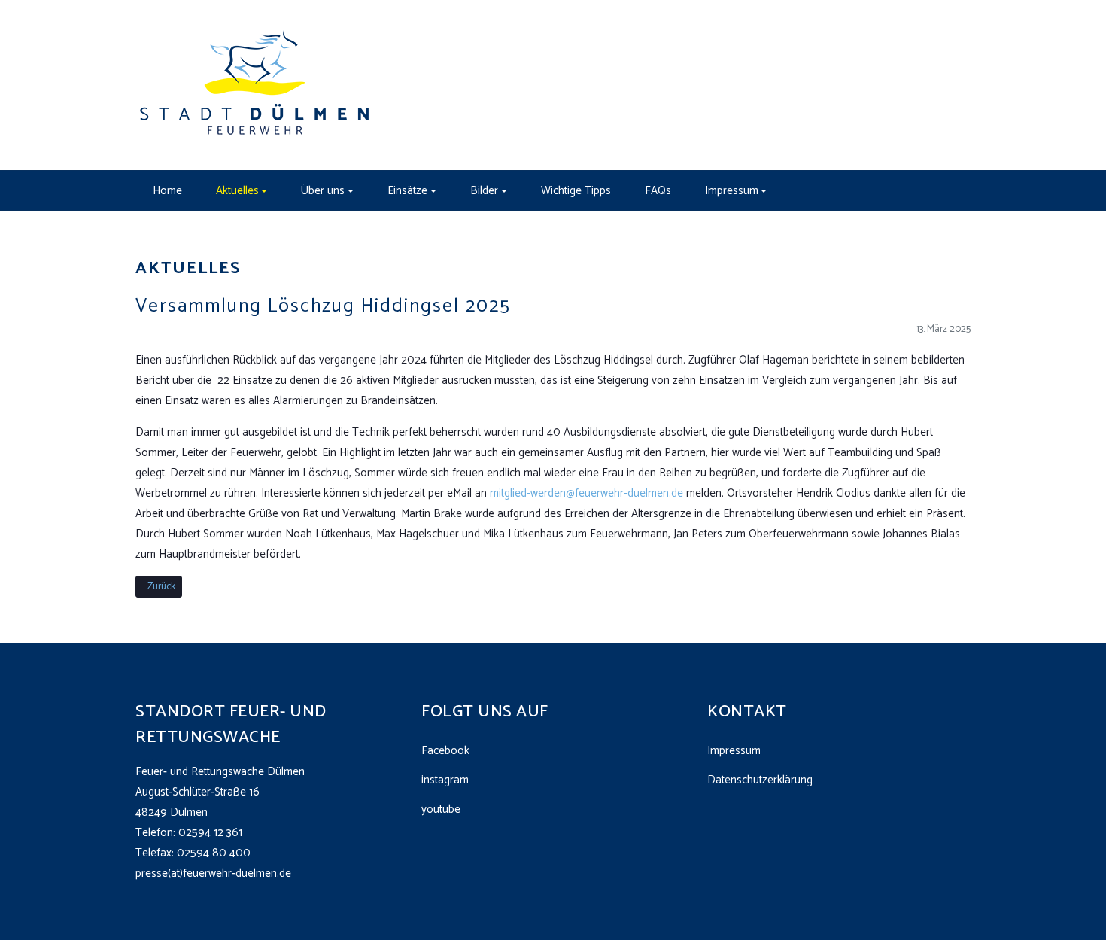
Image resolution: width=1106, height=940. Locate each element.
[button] (241, 190)
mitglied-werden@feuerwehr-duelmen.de (586, 493)
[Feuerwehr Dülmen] (255, 84)
